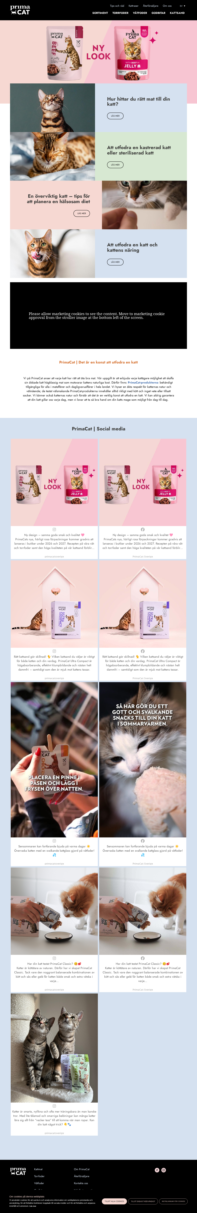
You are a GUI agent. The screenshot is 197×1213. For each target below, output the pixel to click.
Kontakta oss (81, 1183)
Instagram (163, 1170)
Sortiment (100, 13)
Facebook (157, 1170)
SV (181, 6)
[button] (54, 499)
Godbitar (158, 13)
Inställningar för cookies (173, 1201)
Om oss (167, 6)
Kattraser (133, 6)
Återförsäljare (150, 6)
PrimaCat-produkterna (143, 382)
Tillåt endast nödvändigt (143, 1201)
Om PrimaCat (82, 1169)
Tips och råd (117, 6)
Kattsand (177, 13)
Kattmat (38, 1169)
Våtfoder (140, 13)
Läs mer (32, 1206)
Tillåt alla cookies (114, 1201)
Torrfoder (120, 13)
